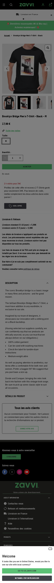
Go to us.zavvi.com (27, 571)
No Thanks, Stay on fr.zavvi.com (27, 578)
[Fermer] (50, 549)
